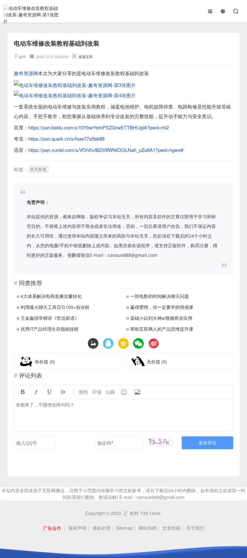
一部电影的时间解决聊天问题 (159, 296)
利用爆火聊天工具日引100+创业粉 (55, 307)
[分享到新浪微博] (153, 343)
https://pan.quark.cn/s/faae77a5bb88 (66, 138)
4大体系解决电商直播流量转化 (51, 296)
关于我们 (195, 528)
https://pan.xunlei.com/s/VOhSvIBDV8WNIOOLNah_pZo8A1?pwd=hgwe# (105, 149)
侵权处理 (101, 528)
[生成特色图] (93, 343)
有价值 (45, 361)
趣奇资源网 (26, 73)
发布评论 (207, 443)
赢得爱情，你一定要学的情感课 (161, 307)
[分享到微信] (138, 343)
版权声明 (78, 528)
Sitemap (124, 528)
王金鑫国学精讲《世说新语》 (50, 318)
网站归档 (148, 528)
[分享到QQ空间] (108, 343)
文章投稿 (171, 528)
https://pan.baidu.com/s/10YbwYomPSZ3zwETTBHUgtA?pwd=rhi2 (98, 127)
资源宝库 (85, 56)
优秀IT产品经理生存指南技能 (49, 329)
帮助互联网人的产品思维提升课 (161, 329)
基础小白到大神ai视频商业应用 (161, 318)
